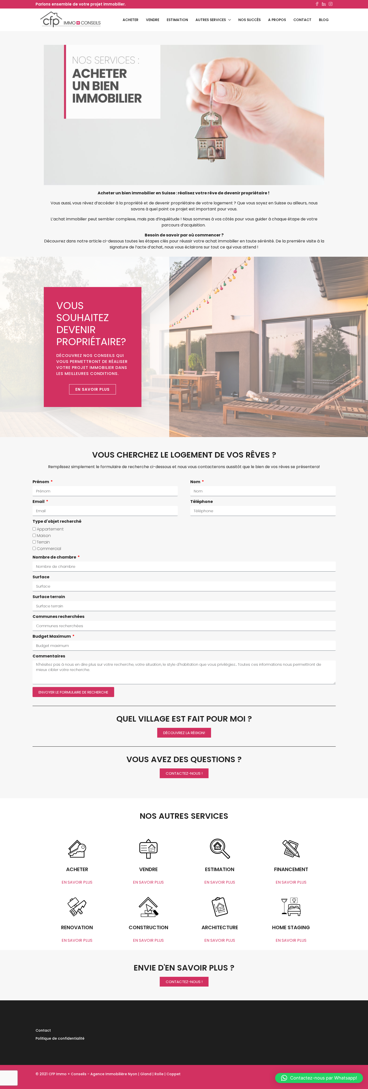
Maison (44, 535)
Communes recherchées (58, 616)
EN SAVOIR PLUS (77, 882)
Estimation (177, 19)
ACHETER (130, 19)
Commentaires (49, 656)
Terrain (43, 542)
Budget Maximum (52, 636)
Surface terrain (49, 597)
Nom (195, 482)
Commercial (49, 549)
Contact (302, 19)
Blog (324, 19)
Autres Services (211, 19)
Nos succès (249, 19)
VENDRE (152, 19)
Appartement (50, 529)
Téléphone (201, 501)
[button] (319, 1078)
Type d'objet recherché (57, 521)
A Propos (277, 19)
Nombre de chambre (55, 557)
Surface (41, 577)
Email (39, 501)
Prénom (41, 482)
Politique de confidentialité (60, 1038)
